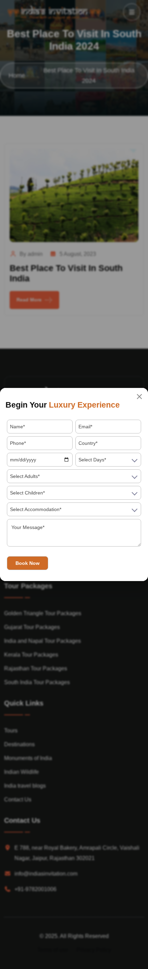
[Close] (139, 396)
